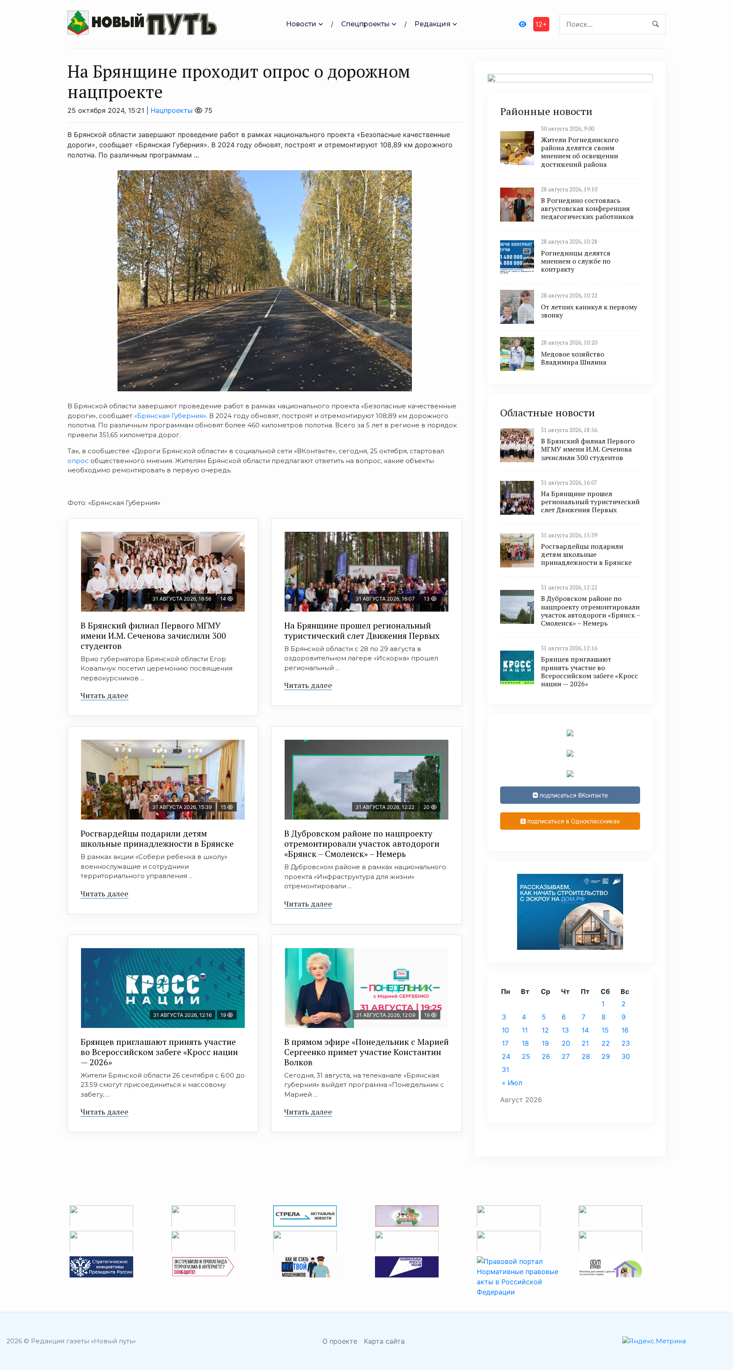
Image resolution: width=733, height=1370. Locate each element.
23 (625, 1043)
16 (625, 1030)
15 (605, 1030)
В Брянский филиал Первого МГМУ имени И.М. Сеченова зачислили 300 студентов (153, 635)
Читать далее (105, 695)
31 (505, 1069)
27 (566, 1056)
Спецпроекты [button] (365, 24)
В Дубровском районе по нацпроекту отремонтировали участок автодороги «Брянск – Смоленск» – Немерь (361, 843)
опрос (78, 461)
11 (525, 1030)
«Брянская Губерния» (169, 416)
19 (545, 1043)
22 (606, 1043)
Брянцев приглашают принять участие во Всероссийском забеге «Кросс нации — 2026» (159, 1052)
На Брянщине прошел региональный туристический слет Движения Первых (361, 630)
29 (606, 1056)
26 (546, 1056)
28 (586, 1056)
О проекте (339, 1341)
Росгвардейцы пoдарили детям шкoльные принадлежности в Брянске (157, 838)
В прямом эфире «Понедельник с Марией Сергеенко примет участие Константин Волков (366, 1052)
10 (505, 1030)
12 (545, 1030)
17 (505, 1043)
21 (585, 1043)
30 (625, 1056)
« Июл (512, 1082)
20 (566, 1043)
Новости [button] (301, 24)
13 (565, 1030)
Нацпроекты (172, 110)
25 (526, 1056)
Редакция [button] (432, 24)
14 (585, 1030)
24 (506, 1056)
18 (525, 1043)
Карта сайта (384, 1341)
